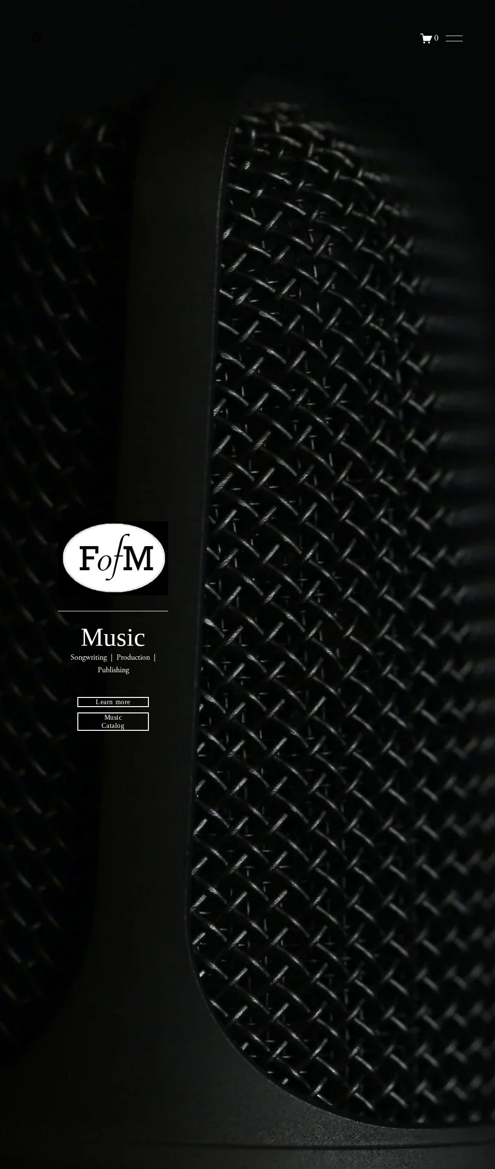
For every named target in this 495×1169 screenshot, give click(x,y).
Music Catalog (113, 721)
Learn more (113, 702)
